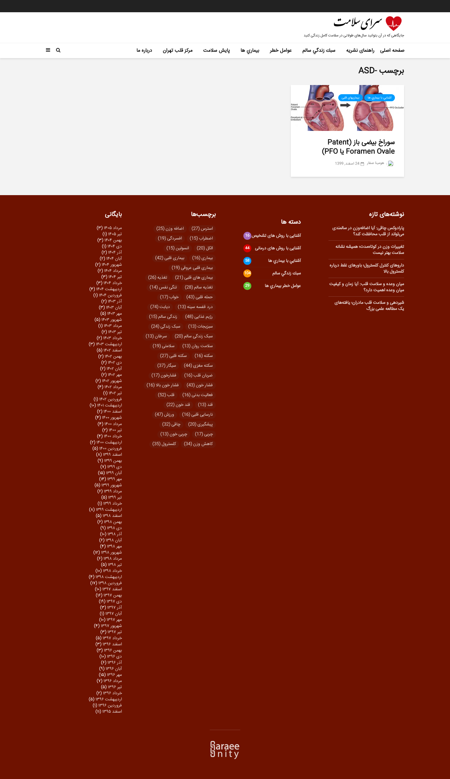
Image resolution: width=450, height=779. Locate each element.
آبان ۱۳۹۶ (114, 669)
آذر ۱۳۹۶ (114, 662)
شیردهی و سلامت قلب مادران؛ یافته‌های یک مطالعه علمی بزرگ (369, 305)
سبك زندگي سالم (319, 50)
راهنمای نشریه (360, 50)
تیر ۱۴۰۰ (115, 430)
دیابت (160, 307)
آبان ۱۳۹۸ (114, 540)
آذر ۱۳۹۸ (114, 534)
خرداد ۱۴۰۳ (112, 338)
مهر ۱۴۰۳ (114, 313)
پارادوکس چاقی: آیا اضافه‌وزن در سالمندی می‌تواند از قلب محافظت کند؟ (368, 231)
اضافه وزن (170, 228)
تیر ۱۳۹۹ (115, 497)
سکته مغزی (198, 365)
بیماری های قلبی (194, 277)
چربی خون (173, 434)
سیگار (166, 365)
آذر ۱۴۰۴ (115, 252)
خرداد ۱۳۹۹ (112, 503)
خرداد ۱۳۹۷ (112, 638)
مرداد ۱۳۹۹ (113, 491)
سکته (204, 356)
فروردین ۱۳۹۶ (110, 705)
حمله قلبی (199, 297)
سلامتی (163, 346)
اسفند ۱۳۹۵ (112, 711)
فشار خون (200, 385)
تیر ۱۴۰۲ (115, 393)
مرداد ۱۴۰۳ (113, 326)
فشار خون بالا (163, 385)
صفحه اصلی (392, 50)
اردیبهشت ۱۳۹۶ (109, 699)
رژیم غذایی (199, 316)
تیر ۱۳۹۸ (115, 565)
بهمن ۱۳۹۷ (112, 595)
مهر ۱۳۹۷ (114, 620)
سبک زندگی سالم (194, 336)
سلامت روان (197, 346)
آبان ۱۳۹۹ (114, 473)
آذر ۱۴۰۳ (115, 301)
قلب (166, 395)
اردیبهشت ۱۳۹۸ (109, 577)
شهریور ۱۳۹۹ (111, 485)
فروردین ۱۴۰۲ (110, 399)
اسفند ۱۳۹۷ (112, 589)
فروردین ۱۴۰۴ (110, 295)
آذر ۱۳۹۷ (114, 607)
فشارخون (164, 375)
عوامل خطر (281, 50)
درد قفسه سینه (195, 307)
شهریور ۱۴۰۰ (112, 417)
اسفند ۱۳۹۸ (112, 516)
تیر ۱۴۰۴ (115, 277)
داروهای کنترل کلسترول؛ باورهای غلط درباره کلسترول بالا (367, 268)
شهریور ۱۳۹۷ (111, 626)
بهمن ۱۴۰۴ (113, 240)
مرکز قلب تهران (178, 50)
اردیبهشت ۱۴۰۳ (109, 344)
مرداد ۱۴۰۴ (113, 271)
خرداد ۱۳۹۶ (112, 693)
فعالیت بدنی (197, 395)
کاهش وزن (198, 444)
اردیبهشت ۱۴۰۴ (109, 289)
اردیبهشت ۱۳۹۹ (109, 509)
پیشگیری (200, 424)
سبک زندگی (165, 326)
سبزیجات (200, 326)
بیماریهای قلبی (350, 97)
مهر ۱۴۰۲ (115, 375)
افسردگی (170, 238)
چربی (204, 434)
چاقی (171, 424)
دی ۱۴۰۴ (114, 246)
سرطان (156, 336)
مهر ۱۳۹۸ (114, 546)
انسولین (178, 248)
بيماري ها (250, 50)
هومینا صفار (376, 163)
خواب (169, 297)
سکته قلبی (173, 356)
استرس (202, 228)
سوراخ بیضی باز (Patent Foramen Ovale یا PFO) (358, 147)
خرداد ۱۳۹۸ (112, 571)
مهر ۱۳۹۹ (114, 479)
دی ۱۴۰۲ (115, 362)
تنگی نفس (163, 287)
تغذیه (157, 277)
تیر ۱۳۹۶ (115, 687)
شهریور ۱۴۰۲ (112, 381)
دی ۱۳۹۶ (114, 656)
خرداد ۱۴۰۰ (113, 436)
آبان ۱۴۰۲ (114, 368)
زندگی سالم (163, 316)
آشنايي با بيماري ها (380, 97)
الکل (205, 248)
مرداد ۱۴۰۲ (113, 387)
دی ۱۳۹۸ (114, 528)
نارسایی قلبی (197, 414)
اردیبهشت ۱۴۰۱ (109, 405)
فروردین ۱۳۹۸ (110, 583)
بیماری (202, 258)
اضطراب (201, 238)
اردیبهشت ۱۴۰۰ (109, 442)
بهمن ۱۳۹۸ (113, 522)
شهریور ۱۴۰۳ (111, 320)
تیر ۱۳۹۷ (114, 632)
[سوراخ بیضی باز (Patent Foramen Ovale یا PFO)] (347, 108)
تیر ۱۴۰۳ (115, 332)
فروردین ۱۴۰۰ (110, 448)
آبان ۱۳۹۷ (113, 613)
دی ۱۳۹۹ (114, 467)
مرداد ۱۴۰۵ (113, 228)
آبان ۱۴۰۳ (114, 307)
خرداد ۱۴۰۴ (112, 283)
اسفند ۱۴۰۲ (112, 350)
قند (205, 405)
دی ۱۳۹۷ (114, 601)
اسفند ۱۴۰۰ (112, 411)
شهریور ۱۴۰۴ (112, 265)
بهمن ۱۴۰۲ (113, 356)
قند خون (178, 405)
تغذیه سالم (199, 287)
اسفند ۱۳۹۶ (112, 644)
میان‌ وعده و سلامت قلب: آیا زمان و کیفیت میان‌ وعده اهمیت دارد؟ (366, 287)
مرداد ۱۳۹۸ (112, 558)
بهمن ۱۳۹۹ (113, 461)
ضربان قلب (198, 375)
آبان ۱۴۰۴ (114, 258)
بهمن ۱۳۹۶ (113, 650)
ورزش (164, 414)
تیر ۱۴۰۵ (115, 234)
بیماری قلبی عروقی (192, 268)
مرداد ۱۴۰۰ (113, 424)
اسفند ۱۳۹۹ (112, 454)
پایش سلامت (216, 50)
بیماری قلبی (169, 258)
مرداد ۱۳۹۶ (112, 681)
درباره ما (144, 50)
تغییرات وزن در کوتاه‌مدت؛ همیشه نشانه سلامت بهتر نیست (370, 249)
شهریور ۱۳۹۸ (111, 552)
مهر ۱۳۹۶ (114, 675)
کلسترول (164, 444)
